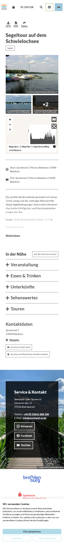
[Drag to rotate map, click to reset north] (10, 129)
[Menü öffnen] (49, 7)
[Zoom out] (10, 124)
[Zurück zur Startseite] (4, 7)
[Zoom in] (10, 119)
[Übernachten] (59, 7)
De (32, 7)
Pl (22, 7)
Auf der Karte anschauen (45, 254)
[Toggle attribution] (54, 146)
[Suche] (41, 7)
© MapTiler (25, 146)
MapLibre (13, 146)
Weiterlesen (13, 235)
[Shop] (13, 7)
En (27, 7)
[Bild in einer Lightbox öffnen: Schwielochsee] (32, 74)
